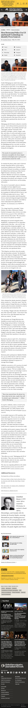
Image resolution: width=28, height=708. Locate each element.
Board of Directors (5, 682)
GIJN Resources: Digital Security (9, 490)
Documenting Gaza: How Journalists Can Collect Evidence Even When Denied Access (20, 643)
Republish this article (8, 575)
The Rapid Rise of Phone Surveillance (10, 476)
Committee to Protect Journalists (12, 466)
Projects (3, 696)
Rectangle (23, 706)
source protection (6, 594)
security (23, 592)
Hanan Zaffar (19, 647)
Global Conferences (20, 682)
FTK (2, 169)
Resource (3, 690)
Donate (3, 684)
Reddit (5, 55)
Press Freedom (16, 592)
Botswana (8, 588)
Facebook (18, 47)
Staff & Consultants (5, 680)
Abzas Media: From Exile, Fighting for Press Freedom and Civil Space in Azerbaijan (7, 616)
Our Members (18, 680)
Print (5, 49)
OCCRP (17, 620)
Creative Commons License (17, 468)
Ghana (18, 194)
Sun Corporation (12, 406)
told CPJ (20, 224)
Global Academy (5, 692)
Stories (3, 29)
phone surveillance (6, 592)
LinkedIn (18, 49)
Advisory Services (5, 698)
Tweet (5, 47)
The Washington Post (12, 203)
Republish (18, 55)
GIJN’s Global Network (20, 678)
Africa (3, 588)
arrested (10, 214)
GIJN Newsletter (5, 694)
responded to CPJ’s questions (14, 365)
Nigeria (22, 192)
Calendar (17, 684)
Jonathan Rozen (7, 39)
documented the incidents (10, 110)
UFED (17, 165)
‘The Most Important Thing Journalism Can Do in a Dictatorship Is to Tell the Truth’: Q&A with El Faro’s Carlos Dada (6, 645)
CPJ (20, 590)
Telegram (18, 52)
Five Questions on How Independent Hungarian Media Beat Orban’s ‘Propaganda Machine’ (20, 615)
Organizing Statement (6, 678)
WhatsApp (6, 52)
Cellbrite (14, 588)
